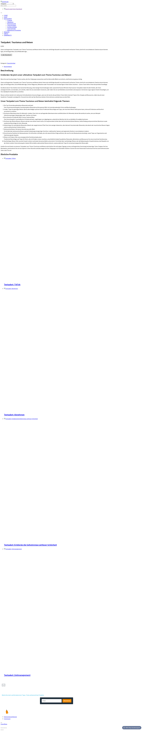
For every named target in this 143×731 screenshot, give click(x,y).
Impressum (7, 719)
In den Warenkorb (6, 55)
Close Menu (4, 724)
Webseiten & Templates (14, 30)
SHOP (5, 17)
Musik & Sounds (11, 23)
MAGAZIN (6, 32)
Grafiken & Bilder (12, 27)
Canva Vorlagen (11, 25)
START (6, 15)
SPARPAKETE (8, 35)
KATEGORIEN (8, 19)
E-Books (9, 20)
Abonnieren (67, 701)
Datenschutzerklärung (10, 717)
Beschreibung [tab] (8, 66)
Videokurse (10, 22)
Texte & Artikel (11, 28)
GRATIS (6, 33)
